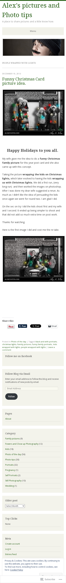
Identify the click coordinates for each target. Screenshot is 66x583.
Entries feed (11, 554)
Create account (12, 543)
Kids (7, 449)
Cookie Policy (16, 569)
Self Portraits (11, 475)
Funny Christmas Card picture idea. (23, 81)
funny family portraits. (42, 344)
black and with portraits (46, 341)
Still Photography (13, 480)
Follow (11, 396)
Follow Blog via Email (17, 373)
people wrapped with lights (33, 347)
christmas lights (9, 344)
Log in (8, 549)
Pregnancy (10, 470)
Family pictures (24, 344)
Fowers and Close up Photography (21, 443)
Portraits (9, 464)
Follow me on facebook (18, 356)
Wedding (9, 485)
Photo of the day (18, 341)
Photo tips (10, 459)
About (8, 418)
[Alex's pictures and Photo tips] (33, 55)
